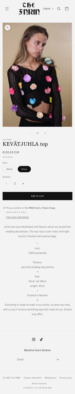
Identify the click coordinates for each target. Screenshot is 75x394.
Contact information (32, 377)
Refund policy (51, 377)
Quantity (7, 176)
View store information (17, 217)
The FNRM (15, 377)
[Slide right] (45, 133)
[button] (7, 9)
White (11, 169)
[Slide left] (30, 133)
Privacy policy (66, 377)
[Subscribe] (57, 359)
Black (24, 169)
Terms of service (39, 383)
